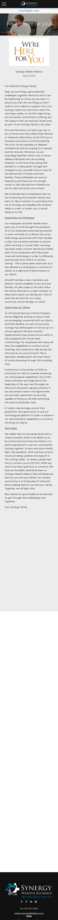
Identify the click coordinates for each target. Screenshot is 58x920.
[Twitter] (26, 901)
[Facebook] (21, 901)
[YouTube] (36, 901)
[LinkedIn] (31, 901)
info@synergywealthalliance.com (29, 913)
